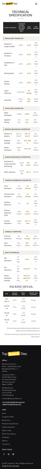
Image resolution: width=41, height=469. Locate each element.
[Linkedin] (13, 454)
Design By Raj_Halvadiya (10, 466)
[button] (36, 4)
